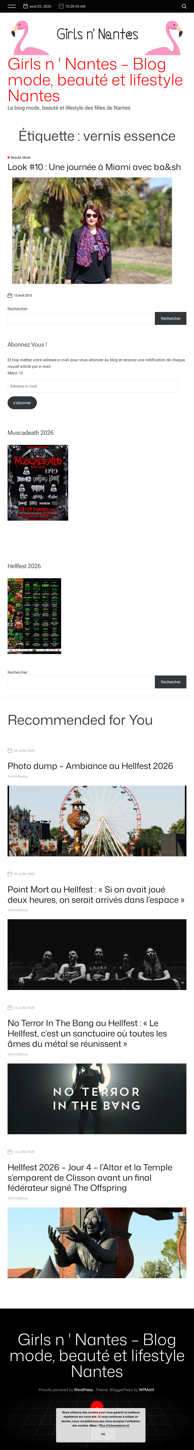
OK (103, 1434)
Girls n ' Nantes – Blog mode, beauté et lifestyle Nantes (95, 79)
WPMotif (146, 1389)
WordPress (83, 1389)
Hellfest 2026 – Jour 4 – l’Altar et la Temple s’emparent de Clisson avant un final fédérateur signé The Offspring (90, 1177)
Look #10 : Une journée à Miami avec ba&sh (94, 167)
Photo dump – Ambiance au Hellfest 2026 (90, 766)
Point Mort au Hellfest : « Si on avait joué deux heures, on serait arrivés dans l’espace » (96, 894)
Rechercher (17, 308)
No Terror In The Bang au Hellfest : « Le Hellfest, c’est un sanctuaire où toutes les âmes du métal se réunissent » (87, 1033)
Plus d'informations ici (114, 1425)
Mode (26, 157)
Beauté (16, 157)
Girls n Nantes (18, 776)
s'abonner (22, 402)
